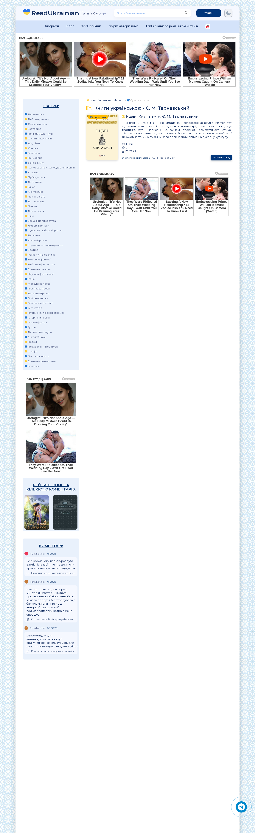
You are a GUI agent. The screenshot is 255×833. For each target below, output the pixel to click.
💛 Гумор (29, 186)
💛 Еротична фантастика (40, 361)
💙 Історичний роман (37, 317)
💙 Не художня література (41, 346)
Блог (70, 26)
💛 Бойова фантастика (38, 303)
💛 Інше (29, 215)
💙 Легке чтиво (34, 114)
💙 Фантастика (33, 191)
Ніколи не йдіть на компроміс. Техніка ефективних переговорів (53, 573)
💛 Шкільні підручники (38, 138)
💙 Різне (29, 278)
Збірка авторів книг (123, 26)
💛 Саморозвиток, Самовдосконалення (49, 167)
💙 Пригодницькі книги (38, 133)
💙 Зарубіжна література (40, 220)
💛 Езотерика (32, 128)
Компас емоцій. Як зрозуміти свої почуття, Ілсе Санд (53, 619)
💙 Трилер (30, 327)
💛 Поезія (30, 206)
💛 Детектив (32, 235)
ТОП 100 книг (91, 26)
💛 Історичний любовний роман (44, 312)
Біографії (52, 26)
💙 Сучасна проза (35, 123)
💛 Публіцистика (34, 177)
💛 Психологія (33, 157)
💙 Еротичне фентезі (37, 269)
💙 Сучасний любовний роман (43, 230)
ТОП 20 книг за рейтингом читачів (172, 26)
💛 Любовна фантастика (39, 264)
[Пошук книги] (186, 13)
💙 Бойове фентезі (36, 298)
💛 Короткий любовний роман (43, 244)
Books (69, 13)
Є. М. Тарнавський (163, 157)
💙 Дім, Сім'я (32, 143)
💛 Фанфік (30, 351)
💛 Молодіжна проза (37, 283)
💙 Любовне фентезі (37, 259)
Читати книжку (221, 157)
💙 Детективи (33, 182)
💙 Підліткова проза (37, 288)
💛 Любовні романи (36, 119)
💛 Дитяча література (38, 332)
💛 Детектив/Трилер (37, 293)
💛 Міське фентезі (35, 322)
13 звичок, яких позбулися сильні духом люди (53, 651)
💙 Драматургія (34, 211)
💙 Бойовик (31, 365)
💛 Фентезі (31, 148)
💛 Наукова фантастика (39, 274)
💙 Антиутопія (33, 307)
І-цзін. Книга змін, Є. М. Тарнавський (162, 116)
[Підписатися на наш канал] (208, 26)
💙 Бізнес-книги (34, 162)
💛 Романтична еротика (39, 254)
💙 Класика (31, 172)
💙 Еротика (31, 249)
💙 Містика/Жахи (35, 336)
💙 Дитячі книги (34, 201)
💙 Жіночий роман (35, 240)
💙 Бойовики (32, 153)
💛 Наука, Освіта (34, 196)
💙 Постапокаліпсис (37, 356)
